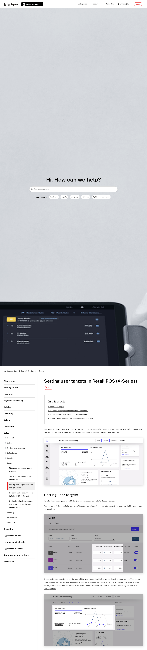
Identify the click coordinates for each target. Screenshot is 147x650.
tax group (74, 197)
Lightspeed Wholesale (14, 542)
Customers (9, 427)
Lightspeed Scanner (13, 549)
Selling (7, 420)
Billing (9, 443)
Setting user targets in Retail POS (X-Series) (21, 486)
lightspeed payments (101, 197)
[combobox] (73, 189)
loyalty (64, 197)
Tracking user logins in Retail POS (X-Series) (21, 478)
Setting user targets (56, 407)
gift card (86, 197)
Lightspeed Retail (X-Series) (15, 371)
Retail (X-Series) (33, 4)
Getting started (11, 388)
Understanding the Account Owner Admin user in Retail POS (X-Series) (21, 504)
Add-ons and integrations (16, 555)
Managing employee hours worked (20, 469)
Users (41, 371)
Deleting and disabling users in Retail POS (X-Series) (21, 494)
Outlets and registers (16, 448)
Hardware (8, 394)
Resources (96, 4)
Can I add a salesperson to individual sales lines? (68, 411)
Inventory (8, 414)
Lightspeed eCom (12, 536)
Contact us (110, 4)
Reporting (8, 529)
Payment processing (13, 401)
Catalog (7, 407)
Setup (33, 371)
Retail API (11, 523)
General (10, 438)
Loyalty (10, 458)
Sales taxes (12, 453)
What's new (9, 381)
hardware (54, 197)
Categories (82, 4)
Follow (48, 388)
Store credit (12, 518)
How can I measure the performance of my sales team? (70, 419)
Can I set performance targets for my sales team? (68, 415)
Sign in (138, 4)
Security (10, 513)
